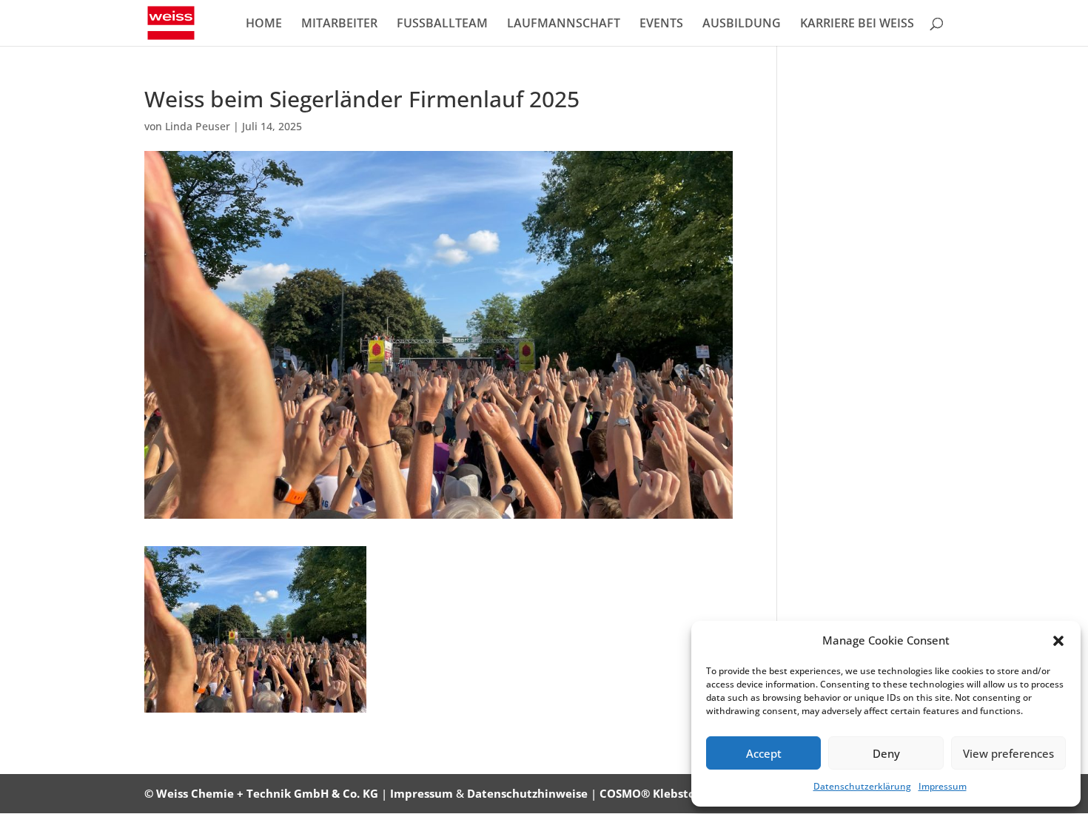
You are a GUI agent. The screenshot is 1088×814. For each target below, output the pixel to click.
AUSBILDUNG (741, 24)
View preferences (1008, 753)
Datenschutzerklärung (862, 786)
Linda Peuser (197, 126)
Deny (886, 753)
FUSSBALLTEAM (442, 24)
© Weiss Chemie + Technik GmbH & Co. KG (261, 793)
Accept (764, 753)
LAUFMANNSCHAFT (563, 24)
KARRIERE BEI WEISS (857, 24)
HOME (264, 24)
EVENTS (661, 24)
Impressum (943, 786)
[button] (1058, 640)
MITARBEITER (339, 24)
